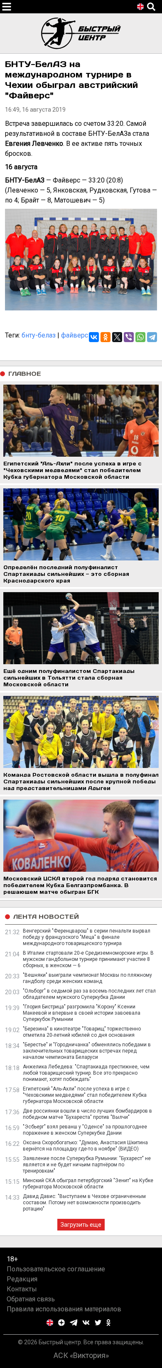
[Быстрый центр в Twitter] (98, 1322)
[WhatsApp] (140, 337)
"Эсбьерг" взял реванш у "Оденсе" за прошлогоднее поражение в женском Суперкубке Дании (85, 1130)
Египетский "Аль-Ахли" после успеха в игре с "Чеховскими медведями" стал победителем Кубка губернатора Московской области (85, 1095)
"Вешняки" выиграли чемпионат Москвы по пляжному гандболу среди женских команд (87, 978)
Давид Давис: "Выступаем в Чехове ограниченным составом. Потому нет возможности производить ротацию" (84, 1202)
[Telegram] (152, 337)
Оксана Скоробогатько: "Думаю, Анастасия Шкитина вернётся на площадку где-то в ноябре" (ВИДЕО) (85, 1146)
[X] (117, 337)
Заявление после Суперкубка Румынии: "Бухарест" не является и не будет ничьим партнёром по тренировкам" (87, 1164)
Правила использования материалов (64, 1309)
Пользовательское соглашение (56, 1269)
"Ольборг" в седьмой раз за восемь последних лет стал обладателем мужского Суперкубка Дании (89, 994)
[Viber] (129, 337)
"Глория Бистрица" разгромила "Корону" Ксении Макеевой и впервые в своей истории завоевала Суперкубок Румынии (81, 1013)
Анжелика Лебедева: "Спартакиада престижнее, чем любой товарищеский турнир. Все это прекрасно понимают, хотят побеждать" (86, 1073)
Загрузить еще (81, 1224)
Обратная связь (31, 1299)
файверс (74, 335)
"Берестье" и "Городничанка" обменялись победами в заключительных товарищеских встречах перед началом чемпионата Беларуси (87, 1051)
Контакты (22, 1289)
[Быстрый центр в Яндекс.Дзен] (61, 1322)
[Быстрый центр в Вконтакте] (86, 1322)
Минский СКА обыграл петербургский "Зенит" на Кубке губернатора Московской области (88, 1184)
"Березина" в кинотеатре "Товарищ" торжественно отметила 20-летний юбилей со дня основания (82, 1032)
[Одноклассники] (105, 337)
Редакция (22, 1279)
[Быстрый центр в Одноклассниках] (108, 1322)
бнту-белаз (39, 335)
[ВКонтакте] (94, 337)
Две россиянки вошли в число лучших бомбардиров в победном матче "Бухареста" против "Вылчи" (87, 1114)
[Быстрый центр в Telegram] (74, 1322)
